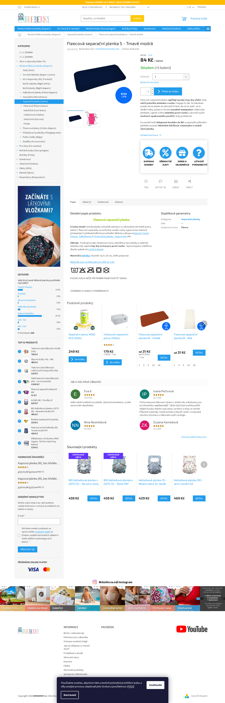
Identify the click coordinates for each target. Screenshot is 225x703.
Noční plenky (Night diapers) (37, 88)
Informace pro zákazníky (122, 7)
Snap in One (121, 236)
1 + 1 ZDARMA (26, 52)
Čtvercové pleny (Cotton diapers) (39, 128)
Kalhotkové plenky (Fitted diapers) (40, 92)
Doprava (68, 661)
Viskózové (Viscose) (34, 119)
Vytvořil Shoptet (199, 696)
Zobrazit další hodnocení (193, 437)
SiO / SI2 (22, 320)
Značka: (130, 49)
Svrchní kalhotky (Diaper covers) (39, 74)
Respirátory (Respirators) (32, 177)
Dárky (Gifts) (25, 168)
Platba (67, 666)
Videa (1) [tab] (87, 202)
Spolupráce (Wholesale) (75, 674)
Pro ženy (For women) (30, 146)
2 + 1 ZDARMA (26, 57)
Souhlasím (155, 685)
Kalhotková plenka (27, 306)
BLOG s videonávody (92, 7)
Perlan (27, 123)
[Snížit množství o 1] (152, 93)
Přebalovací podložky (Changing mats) (42, 132)
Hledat (137, 18)
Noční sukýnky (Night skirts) (36, 83)
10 (153, 365)
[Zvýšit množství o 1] (152, 89)
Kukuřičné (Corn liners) (35, 110)
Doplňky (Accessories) (34, 141)
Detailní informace (149, 135)
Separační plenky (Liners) (35, 101)
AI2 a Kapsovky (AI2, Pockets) (37, 79)
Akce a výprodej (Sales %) (32, 61)
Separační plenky (190, 219)
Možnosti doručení (149, 82)
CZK (189, 7)
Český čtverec (25, 287)
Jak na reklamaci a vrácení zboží (77, 647)
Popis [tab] (73, 202)
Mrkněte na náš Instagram (115, 582)
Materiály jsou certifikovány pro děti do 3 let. (92, 262)
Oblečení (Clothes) (28, 164)
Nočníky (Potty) (27, 155)
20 (159, 365)
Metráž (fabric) (26, 173)
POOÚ (130, 686)
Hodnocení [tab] (103, 202)
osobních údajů (42, 531)
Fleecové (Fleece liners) (36, 106)
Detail (93, 498)
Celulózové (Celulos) (34, 115)
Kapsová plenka (26, 313)
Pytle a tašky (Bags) (32, 137)
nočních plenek (95, 249)
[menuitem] (34, 28)
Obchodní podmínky (74, 670)
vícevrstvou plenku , (104, 236)
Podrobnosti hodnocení (107, 49)
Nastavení (70, 695)
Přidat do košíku (170, 91)
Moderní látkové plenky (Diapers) (35, 66)
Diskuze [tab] (119, 202)
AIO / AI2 (22, 326)
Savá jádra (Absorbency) (35, 97)
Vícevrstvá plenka (26, 300)
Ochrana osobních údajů (75, 641)
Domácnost (25, 159)
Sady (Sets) (28, 70)
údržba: (86, 255)
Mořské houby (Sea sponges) (34, 150)
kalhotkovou (85, 236)
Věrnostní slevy (71, 657)
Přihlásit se (27, 549)
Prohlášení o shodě (73, 653)
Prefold (21, 293)
